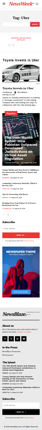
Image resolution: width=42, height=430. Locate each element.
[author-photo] (15, 92)
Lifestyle (6, 189)
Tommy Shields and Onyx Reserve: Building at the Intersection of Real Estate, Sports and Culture (20, 172)
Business (5, 178)
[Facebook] (4, 338)
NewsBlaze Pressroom (11, 351)
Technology (7, 92)
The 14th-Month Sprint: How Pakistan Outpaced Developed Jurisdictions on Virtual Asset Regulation (21, 148)
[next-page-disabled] (13, 45)
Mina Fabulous (22, 92)
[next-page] (7, 214)
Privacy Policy (29, 241)
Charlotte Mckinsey (12, 163)
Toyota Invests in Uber (17, 88)
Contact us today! (24, 332)
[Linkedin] (17, 338)
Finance (5, 373)
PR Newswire (7, 355)
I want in (20, 235)
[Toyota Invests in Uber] (21, 71)
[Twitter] (11, 338)
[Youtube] (23, 338)
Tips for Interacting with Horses (15, 194)
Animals (5, 197)
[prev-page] (9, 45)
